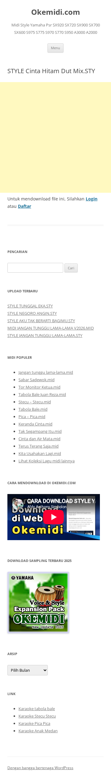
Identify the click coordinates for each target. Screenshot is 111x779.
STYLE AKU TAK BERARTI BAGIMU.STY (41, 320)
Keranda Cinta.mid (35, 424)
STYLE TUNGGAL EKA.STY (30, 306)
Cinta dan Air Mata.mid (39, 438)
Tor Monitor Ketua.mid (39, 387)
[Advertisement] (55, 137)
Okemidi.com (55, 12)
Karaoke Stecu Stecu (37, 716)
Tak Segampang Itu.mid (40, 431)
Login (91, 199)
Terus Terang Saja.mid (38, 446)
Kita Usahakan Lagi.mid (39, 453)
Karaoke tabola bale (36, 708)
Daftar (24, 206)
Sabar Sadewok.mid (36, 379)
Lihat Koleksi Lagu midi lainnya (46, 461)
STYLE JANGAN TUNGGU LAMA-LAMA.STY (44, 335)
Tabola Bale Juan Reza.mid (42, 394)
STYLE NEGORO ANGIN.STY (32, 313)
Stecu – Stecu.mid (34, 402)
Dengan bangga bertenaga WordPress (40, 767)
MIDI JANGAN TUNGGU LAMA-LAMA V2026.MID (50, 328)
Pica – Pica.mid (31, 416)
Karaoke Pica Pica (34, 723)
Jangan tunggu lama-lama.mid (45, 372)
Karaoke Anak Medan (38, 731)
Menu (55, 47)
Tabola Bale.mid (32, 409)
